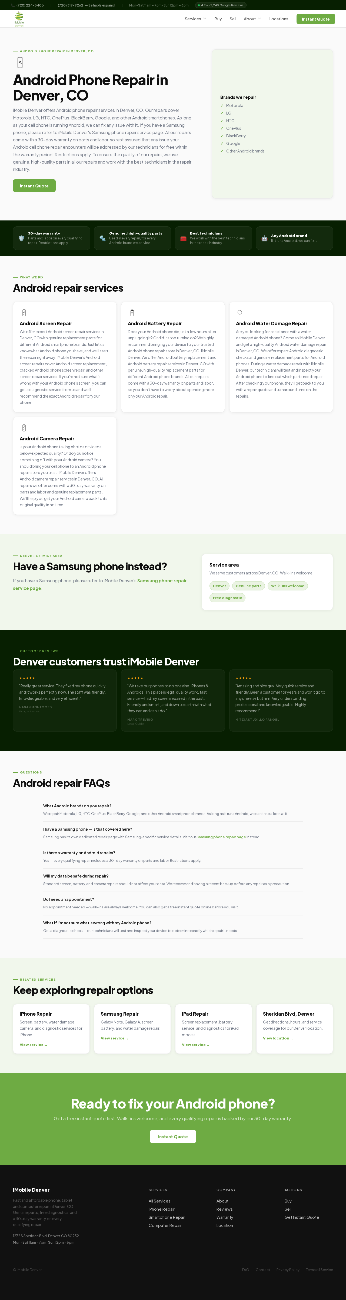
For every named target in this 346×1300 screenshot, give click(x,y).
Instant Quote (316, 19)
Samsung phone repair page (221, 837)
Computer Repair (165, 1225)
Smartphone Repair (167, 1217)
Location (225, 1225)
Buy (218, 18)
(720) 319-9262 (70, 5)
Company (226, 1190)
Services (193, 18)
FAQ (245, 1270)
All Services (160, 1200)
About (250, 18)
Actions (293, 1190)
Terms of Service (319, 1270)
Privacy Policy (288, 1270)
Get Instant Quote (302, 1217)
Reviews (225, 1208)
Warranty (225, 1217)
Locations (278, 18)
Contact (263, 1270)
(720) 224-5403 (30, 5)
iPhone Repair (162, 1208)
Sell (232, 18)
